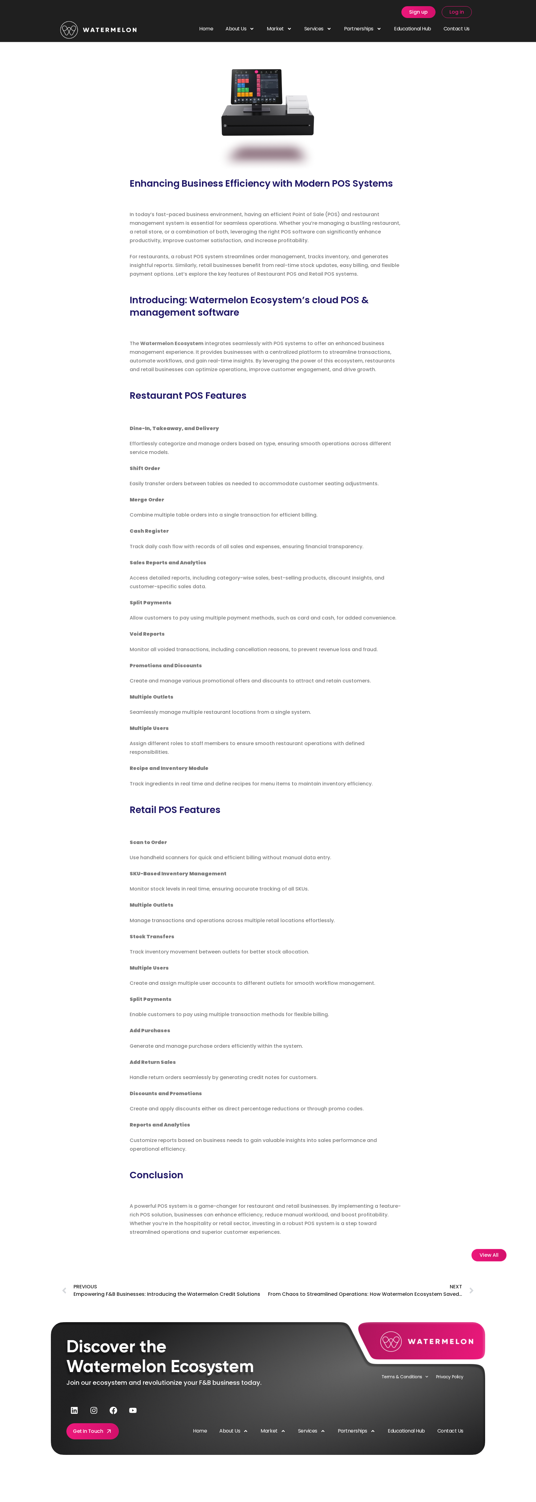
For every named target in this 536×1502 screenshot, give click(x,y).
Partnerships (358, 28)
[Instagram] (93, 1410)
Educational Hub (412, 28)
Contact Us (457, 28)
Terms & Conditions (402, 1377)
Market (275, 28)
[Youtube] (133, 1410)
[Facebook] (113, 1410)
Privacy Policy (449, 1377)
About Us (236, 28)
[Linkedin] (74, 1410)
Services (314, 28)
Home (206, 28)
